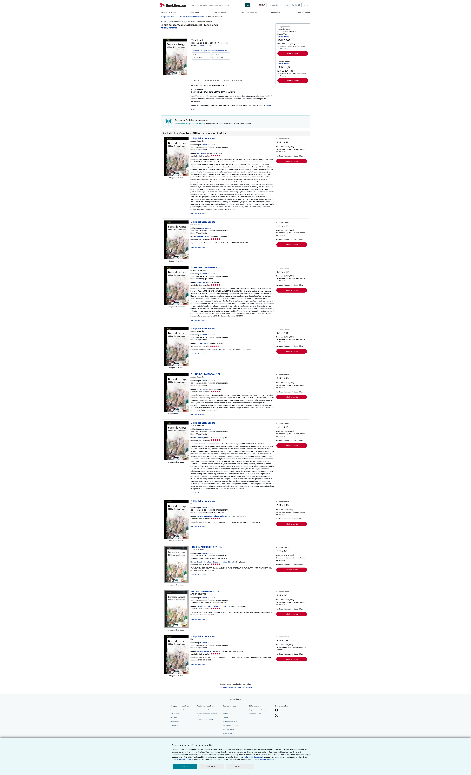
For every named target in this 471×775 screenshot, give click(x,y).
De (197, 56)
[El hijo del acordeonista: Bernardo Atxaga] (176, 258)
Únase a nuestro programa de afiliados (207, 715)
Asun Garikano (198, 123)
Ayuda (306, 5)
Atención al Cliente (255, 714)
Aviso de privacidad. (267, 759)
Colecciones (195, 12)
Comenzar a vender (302, 12)
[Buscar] (247, 5)
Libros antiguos (220, 12)
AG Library (201, 153)
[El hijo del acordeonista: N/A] (176, 538)
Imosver (200, 438)
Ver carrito (174, 725)
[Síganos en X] (276, 715)
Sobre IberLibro (228, 710)
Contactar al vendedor (198, 213)
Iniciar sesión (273, 5)
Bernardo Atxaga (184, 123)
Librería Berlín (203, 343)
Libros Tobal (202, 389)
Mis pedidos (174, 721)
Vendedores (276, 12)
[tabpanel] (232, 97)
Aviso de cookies (228, 729)
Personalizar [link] (240, 766)
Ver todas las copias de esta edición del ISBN (209, 50)
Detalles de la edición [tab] (232, 80)
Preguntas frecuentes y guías (258, 710)
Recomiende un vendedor (205, 720)
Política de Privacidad (230, 721)
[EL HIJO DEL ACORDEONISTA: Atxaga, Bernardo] (176, 411)
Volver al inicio (235, 699)
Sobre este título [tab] (211, 80)
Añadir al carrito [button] (293, 53)
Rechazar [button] (211, 766)
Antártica (201, 282)
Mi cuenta (173, 718)
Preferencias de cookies (253, 757)
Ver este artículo (283, 36)
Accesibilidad (227, 733)
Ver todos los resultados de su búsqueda (235, 687)
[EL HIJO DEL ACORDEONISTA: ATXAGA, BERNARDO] (176, 304)
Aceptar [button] (185, 766)
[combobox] (217, 5)
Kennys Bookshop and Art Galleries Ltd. (214, 516)
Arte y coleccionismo (249, 12)
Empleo (225, 718)
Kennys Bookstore (204, 651)
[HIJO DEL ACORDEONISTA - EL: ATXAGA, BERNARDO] (176, 582)
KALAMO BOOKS (204, 237)
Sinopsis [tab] (197, 80)
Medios (225, 714)
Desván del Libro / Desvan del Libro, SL (213, 562)
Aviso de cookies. (185, 759)
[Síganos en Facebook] (276, 710)
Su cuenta (284, 5)
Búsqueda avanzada (168, 12)
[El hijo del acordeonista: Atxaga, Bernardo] (176, 175)
